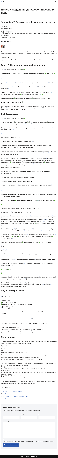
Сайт (39, 415)
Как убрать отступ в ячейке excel (11, 398)
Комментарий (7, 421)
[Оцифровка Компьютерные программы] (5, 2)
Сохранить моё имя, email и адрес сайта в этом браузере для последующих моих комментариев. (28, 441)
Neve (22, 456)
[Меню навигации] (55, 2)
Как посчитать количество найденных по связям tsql (16, 396)
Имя (4, 415)
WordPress (34, 456)
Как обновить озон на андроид (10, 393)
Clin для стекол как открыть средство (12, 391)
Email (22, 415)
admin (5, 15)
